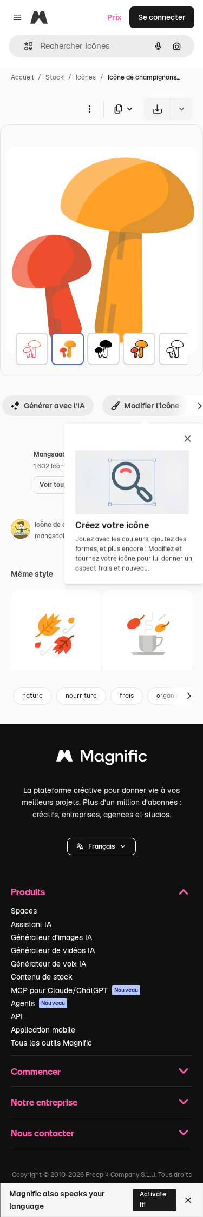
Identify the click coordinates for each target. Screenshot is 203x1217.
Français (101, 846)
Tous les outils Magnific (51, 1043)
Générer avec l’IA (54, 406)
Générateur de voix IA (48, 964)
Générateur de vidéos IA (53, 950)
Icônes (86, 77)
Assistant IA (31, 924)
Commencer (36, 1071)
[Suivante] (189, 696)
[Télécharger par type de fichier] (124, 109)
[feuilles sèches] (55, 633)
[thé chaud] (147, 633)
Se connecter (162, 17)
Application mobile (43, 1030)
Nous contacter (42, 1133)
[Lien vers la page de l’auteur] (20, 530)
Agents (38, 1003)
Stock (54, 77)
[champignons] (32, 349)
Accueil (22, 77)
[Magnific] (101, 758)
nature (32, 695)
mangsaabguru (58, 536)
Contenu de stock (42, 977)
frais (127, 695)
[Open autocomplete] (24, 46)
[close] (187, 439)
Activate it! (153, 1199)
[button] (101, 846)
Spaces (24, 911)
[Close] (188, 1200)
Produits (28, 891)
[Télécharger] (157, 109)
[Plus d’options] (89, 109)
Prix (114, 17)
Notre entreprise (44, 1102)
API (17, 1016)
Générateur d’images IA (51, 937)
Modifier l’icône (151, 406)
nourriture (81, 695)
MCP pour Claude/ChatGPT (74, 990)
